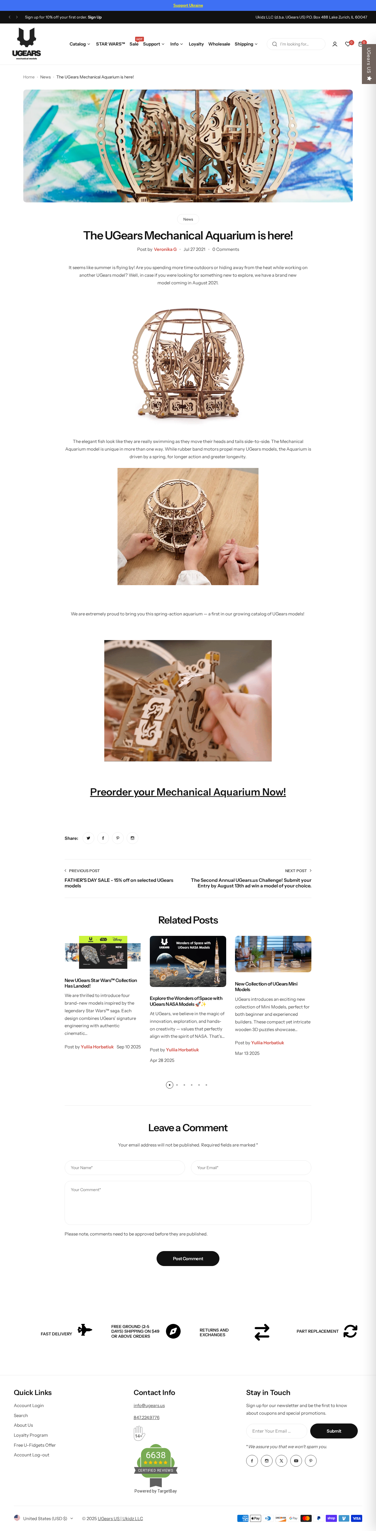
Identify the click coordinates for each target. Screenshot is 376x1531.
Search (21, 1415)
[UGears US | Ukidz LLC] (26, 44)
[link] (88, 838)
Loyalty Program (31, 1435)
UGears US (369, 60)
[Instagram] (267, 1461)
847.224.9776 (147, 1417)
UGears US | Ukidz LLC (120, 1518)
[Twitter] (281, 1461)
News (45, 77)
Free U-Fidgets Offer (35, 1445)
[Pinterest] (311, 1461)
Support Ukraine (188, 5)
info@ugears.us (149, 1405)
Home (29, 77)
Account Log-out (31, 1455)
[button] (9, 17)
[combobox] (296, 44)
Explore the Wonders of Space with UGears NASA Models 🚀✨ (186, 1001)
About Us (23, 1425)
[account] (334, 44)
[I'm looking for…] (274, 44)
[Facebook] (252, 1461)
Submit (334, 1431)
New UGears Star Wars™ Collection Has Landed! (101, 983)
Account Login (29, 1405)
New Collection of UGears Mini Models (266, 986)
